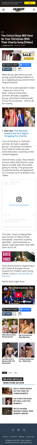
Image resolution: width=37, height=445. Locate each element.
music (10, 372)
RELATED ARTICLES (12, 379)
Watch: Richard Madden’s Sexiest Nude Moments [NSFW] (23, 411)
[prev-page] (3, 419)
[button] (3, 10)
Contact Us (13, 437)
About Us (5, 437)
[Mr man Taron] (18, 263)
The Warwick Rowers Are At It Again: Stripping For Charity (16, 133)
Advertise (21, 437)
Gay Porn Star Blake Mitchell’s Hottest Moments (22, 401)
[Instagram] (18, 430)
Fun (3, 32)
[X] (24, 430)
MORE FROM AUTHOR (13, 383)
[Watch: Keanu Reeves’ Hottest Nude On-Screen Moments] (7, 391)
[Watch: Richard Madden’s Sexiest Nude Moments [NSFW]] (7, 411)
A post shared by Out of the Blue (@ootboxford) (19, 227)
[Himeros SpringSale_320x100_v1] (18, 55)
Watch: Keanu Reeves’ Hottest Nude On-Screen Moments (22, 391)
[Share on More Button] (14, 69)
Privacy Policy (30, 437)
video (15, 372)
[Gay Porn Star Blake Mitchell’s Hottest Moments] (7, 401)
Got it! (29, 3)
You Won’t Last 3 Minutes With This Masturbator (8, 361)
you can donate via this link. (17, 275)
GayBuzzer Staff (8, 45)
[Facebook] (13, 430)
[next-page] (6, 419)
